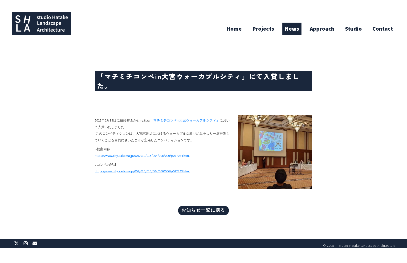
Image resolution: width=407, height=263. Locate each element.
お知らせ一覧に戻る (203, 210)
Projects (263, 29)
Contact (382, 29)
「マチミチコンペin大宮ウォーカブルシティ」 (185, 120)
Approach (322, 29)
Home (234, 29)
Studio (353, 29)
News (292, 29)
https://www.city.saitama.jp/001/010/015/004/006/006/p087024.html (142, 156)
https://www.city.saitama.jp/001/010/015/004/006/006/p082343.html (142, 171)
